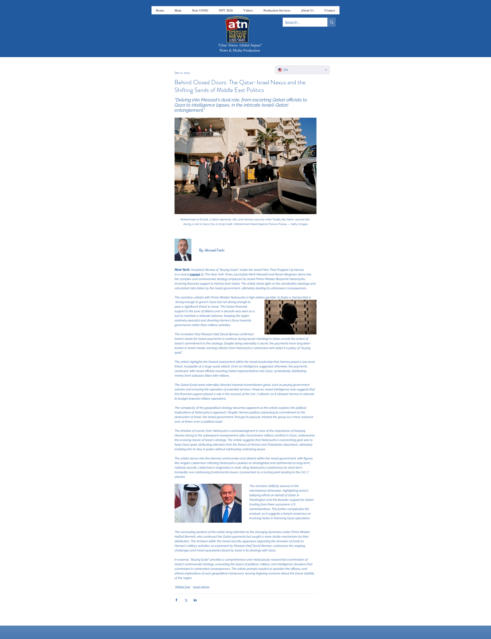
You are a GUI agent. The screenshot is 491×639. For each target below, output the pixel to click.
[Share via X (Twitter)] (186, 600)
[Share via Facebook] (176, 600)
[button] (178, 10)
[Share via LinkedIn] (195, 600)
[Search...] (331, 22)
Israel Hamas (201, 586)
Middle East (182, 586)
